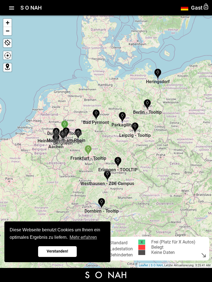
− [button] (7, 31)
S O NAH (157, 265)
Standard (119, 242)
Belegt (157, 247)
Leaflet (143, 265)
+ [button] (7, 22)
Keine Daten (163, 252)
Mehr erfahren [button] (83, 237)
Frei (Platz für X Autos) (173, 242)
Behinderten (121, 254)
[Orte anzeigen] (7, 67)
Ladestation (121, 248)
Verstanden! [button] (57, 251)
